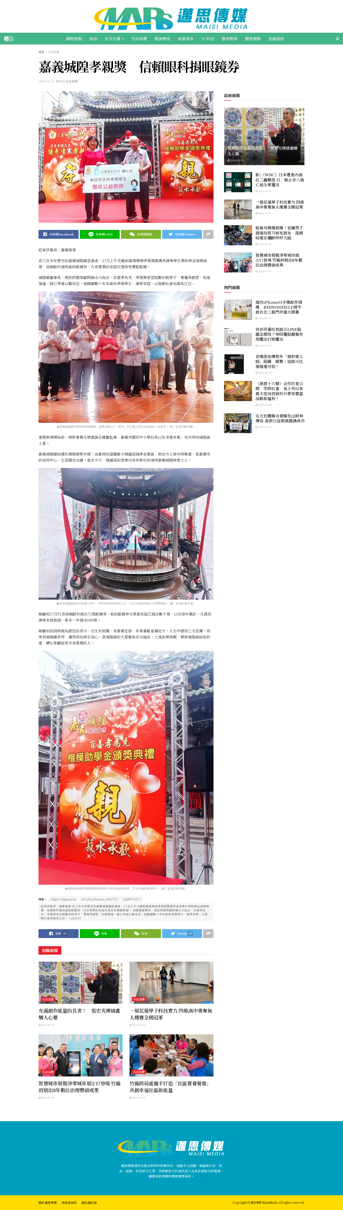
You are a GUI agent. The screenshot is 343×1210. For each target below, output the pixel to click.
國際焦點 (74, 38)
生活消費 (139, 38)
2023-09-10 (264, 318)
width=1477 (132, 899)
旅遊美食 (186, 38)
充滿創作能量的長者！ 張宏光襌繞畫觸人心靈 (79, 1014)
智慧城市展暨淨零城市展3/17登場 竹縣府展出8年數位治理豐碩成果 (79, 1087)
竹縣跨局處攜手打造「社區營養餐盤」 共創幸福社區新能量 (173, 1087)
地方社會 (113, 38)
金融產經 (276, 38)
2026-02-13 (264, 345)
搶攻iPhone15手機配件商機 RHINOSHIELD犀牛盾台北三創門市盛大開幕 (279, 307)
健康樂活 (162, 38)
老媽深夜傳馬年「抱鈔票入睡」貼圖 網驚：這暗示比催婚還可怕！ (279, 361)
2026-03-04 (265, 404)
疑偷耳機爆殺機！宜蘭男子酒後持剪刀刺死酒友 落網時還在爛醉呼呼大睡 (279, 233)
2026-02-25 (265, 427)
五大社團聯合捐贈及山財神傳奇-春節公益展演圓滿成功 (280, 418)
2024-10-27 (46, 81)
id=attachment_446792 (100, 899)
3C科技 (207, 38)
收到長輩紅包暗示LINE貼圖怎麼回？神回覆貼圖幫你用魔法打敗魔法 (279, 334)
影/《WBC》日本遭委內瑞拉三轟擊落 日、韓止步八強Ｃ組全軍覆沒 (280, 180)
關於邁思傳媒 (47, 1202)
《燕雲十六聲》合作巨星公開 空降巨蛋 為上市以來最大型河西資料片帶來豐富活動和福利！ (279, 390)
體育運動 (253, 38)
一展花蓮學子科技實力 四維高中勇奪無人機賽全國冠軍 (171, 1014)
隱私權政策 (89, 1202)
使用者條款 (69, 1202)
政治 (93, 38)
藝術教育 (230, 38)
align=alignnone (63, 899)
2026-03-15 (47, 1025)
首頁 (41, 52)
